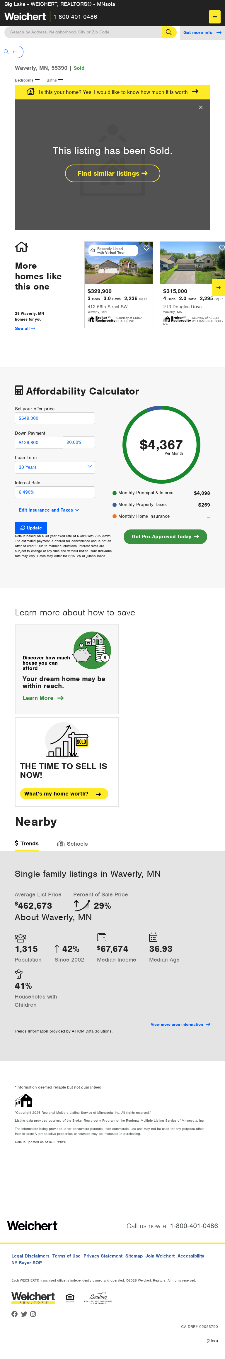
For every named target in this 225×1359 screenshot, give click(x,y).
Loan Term (26, 458)
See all (23, 328)
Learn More (43, 698)
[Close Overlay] (200, 108)
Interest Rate (27, 483)
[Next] (218, 287)
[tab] (27, 846)
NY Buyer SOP (26, 1263)
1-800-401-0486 (75, 17)
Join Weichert (160, 1256)
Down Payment (30, 433)
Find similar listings (109, 173)
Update (34, 528)
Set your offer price (34, 409)
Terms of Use (66, 1256)
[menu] (215, 16)
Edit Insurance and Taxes (46, 510)
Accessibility (191, 1256)
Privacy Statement (102, 1256)
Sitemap (134, 1256)
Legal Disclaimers (30, 1256)
